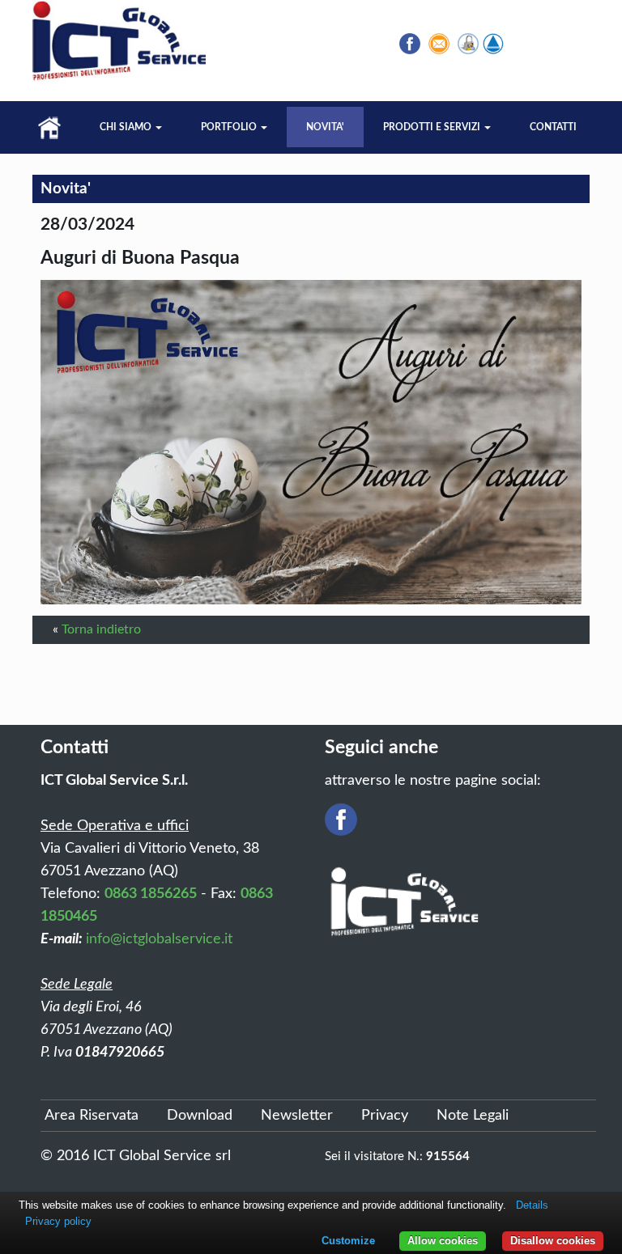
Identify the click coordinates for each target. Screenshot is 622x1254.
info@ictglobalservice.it (159, 939)
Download (199, 1115)
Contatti (553, 127)
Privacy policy (58, 1221)
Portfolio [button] (230, 127)
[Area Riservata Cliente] (468, 43)
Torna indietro (101, 629)
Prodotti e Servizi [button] (433, 127)
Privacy (384, 1115)
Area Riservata (91, 1115)
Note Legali (473, 1115)
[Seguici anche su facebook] (409, 43)
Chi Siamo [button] (127, 127)
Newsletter (297, 1115)
